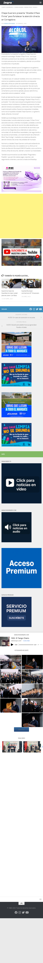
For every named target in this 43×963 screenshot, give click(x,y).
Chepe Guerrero (7, 7)
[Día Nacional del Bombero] (10, 662)
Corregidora (18, 7)
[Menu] (40, 2)
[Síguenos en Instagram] (34, 309)
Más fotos (21, 729)
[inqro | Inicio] (16, 2)
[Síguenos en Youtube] (40, 309)
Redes (35, 7)
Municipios (28, 7)
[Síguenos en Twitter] (37, 309)
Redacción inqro (9, 23)
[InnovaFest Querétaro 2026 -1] (12, 746)
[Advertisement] (21, 216)
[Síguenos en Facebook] (31, 309)
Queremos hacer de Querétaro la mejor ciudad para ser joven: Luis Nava (10, 293)
